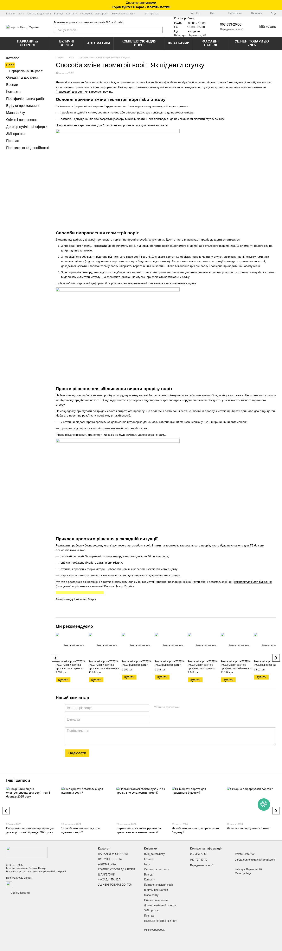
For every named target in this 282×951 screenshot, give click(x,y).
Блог (21, 13)
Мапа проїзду (243, 873)
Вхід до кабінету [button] (154, 853)
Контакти (71, 13)
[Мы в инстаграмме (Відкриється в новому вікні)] (184, 13)
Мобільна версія (20, 892)
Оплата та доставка (39, 13)
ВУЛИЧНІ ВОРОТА (66, 43)
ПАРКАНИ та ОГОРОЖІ (27, 43)
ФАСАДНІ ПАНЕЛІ (210, 43)
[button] (278, 5)
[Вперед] (276, 658)
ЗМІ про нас (152, 13)
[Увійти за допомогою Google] (189, 707)
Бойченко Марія (85, 599)
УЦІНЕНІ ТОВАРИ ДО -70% (252, 43)
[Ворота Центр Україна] (26, 852)
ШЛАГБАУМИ (179, 43)
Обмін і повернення (22, 120)
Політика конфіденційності (27, 148)
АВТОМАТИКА (98, 43)
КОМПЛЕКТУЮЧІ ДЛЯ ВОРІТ (139, 43)
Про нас (12, 141)
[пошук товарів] (159, 30)
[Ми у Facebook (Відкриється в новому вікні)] (175, 13)
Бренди (58, 13)
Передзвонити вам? (232, 29)
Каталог (10, 13)
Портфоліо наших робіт (94, 13)
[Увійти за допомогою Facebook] (183, 707)
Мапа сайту (15, 113)
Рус (198, 13)
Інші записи (18, 780)
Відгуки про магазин (123, 13)
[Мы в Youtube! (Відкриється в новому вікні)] (179, 13)
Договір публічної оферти (26, 127)
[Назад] (55, 658)
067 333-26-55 (231, 24)
